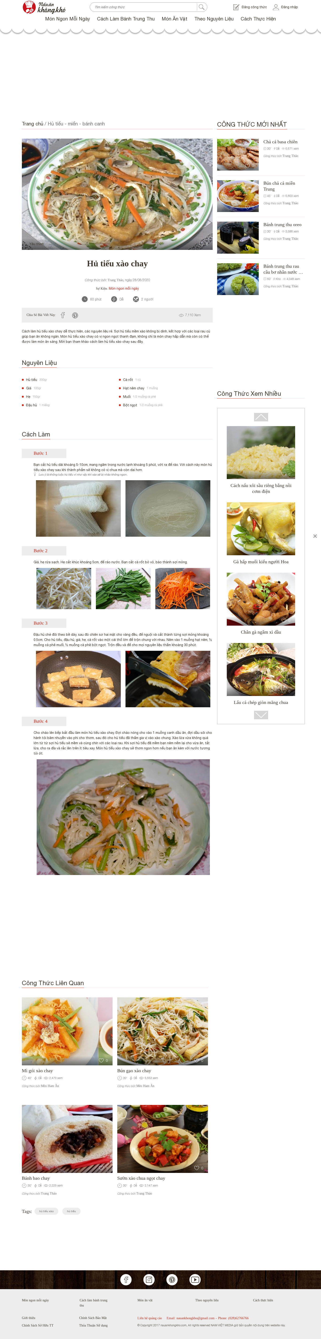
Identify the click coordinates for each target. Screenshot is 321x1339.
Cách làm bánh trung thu (126, 18)
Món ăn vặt (174, 18)
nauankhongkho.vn (36, 2)
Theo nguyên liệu (214, 18)
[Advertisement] (160, 78)
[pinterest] (75, 315)
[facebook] (63, 315)
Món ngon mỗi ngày (67, 18)
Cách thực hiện (258, 18)
